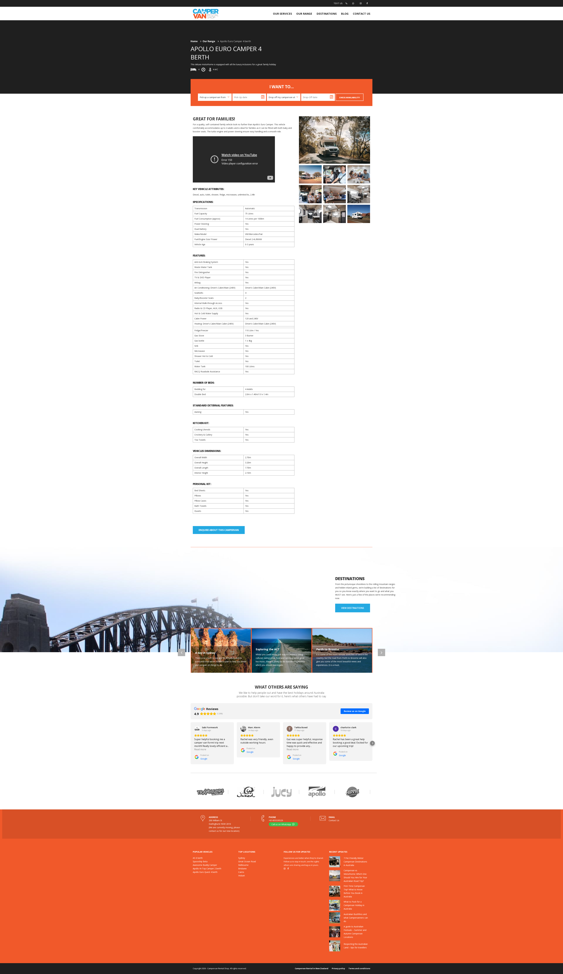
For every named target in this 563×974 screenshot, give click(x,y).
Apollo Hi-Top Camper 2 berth (207, 868)
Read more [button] (200, 749)
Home (194, 41)
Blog (345, 13)
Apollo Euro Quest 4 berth (205, 872)
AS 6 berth (198, 858)
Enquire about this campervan (219, 530)
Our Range (304, 13)
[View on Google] (197, 729)
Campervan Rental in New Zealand (311, 968)
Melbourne (243, 865)
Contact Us (334, 820)
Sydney (241, 858)
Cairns (241, 872)
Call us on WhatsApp (282, 824)
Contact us (361, 13)
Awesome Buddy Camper (205, 865)
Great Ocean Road (247, 861)
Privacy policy (338, 968)
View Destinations (352, 607)
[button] (190, 743)
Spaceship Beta (200, 861)
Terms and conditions (359, 968)
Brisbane (242, 868)
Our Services (282, 13)
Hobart (241, 875)
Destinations (327, 13)
